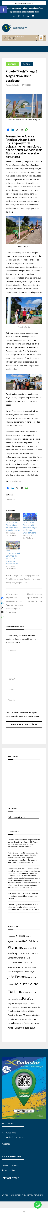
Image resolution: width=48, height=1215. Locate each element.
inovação (31, 971)
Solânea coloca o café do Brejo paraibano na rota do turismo (21, 845)
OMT (9, 999)
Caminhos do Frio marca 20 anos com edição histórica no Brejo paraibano (30, 527)
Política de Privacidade (11, 1165)
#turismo (15, 947)
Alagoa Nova (19, 575)
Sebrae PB (20, 1015)
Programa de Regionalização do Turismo (21, 1003)
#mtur (25, 941)
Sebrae (24, 1011)
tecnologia (25, 1019)
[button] (3, 9)
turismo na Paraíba (22, 1023)
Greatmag (30, 1195)
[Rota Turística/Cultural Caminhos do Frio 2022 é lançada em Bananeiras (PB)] (13, 545)
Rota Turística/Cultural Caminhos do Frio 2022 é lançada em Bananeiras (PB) (13, 557)
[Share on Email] (22, 129)
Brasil (10, 954)
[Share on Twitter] (17, 129)
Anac (25, 948)
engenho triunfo (21, 972)
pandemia (17, 998)
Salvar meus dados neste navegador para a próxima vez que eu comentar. (23, 714)
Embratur (11, 971)
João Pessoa (17, 976)
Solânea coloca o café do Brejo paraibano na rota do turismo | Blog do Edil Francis (24, 840)
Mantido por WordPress (11, 1195)
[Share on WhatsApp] (26, 129)
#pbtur (34, 941)
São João (11, 1019)
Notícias (26, 64)
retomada (23, 1007)
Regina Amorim (13, 1007)
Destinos (12, 64)
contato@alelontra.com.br (13, 1137)
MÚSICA (25, 992)
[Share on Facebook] (8, 129)
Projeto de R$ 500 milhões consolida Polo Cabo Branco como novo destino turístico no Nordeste (23, 906)
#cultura (20, 935)
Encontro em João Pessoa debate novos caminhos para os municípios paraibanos (24, 884)
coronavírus (15, 962)
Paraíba (27, 998)
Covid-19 (27, 962)
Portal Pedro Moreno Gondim (18, 579)
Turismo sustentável (24, 1027)
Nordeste (33, 992)
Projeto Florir (21, 582)
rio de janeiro (32, 1007)
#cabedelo (11, 936)
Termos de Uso (8, 1170)
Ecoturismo (32, 968)
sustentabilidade (33, 1015)
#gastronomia (14, 941)
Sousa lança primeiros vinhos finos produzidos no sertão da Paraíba (23, 896)
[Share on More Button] (24, 1211)
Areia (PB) (32, 948)
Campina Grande (15, 957)
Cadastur (34, 954)
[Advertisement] (24, 780)
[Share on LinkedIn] (12, 129)
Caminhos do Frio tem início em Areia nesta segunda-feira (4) (13, 526)
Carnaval (27, 958)
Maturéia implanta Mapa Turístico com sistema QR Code (34, 598)
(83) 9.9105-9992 (9, 1133)
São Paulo (18, 1019)
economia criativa (18, 967)
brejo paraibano (32, 575)
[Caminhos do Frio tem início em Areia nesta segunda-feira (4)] (13, 517)
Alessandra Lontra (12, 85)
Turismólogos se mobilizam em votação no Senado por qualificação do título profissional (23, 855)
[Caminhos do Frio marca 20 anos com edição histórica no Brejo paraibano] (30, 517)
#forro (28, 936)
